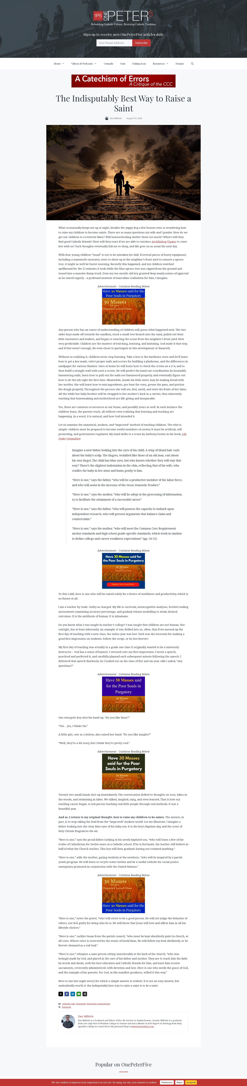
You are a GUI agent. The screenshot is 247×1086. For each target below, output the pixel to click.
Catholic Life (68, 1003)
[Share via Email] (78, 994)
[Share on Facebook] (66, 994)
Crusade (108, 63)
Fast (122, 63)
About (57, 63)
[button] (192, 63)
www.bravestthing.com (142, 1026)
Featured (80, 1003)
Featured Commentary (98, 1003)
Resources (159, 63)
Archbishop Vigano (164, 241)
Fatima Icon (139, 63)
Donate (180, 63)
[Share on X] (60, 994)
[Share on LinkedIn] (72, 994)
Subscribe (141, 43)
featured (66, 1007)
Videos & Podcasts (82, 63)
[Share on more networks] (84, 994)
